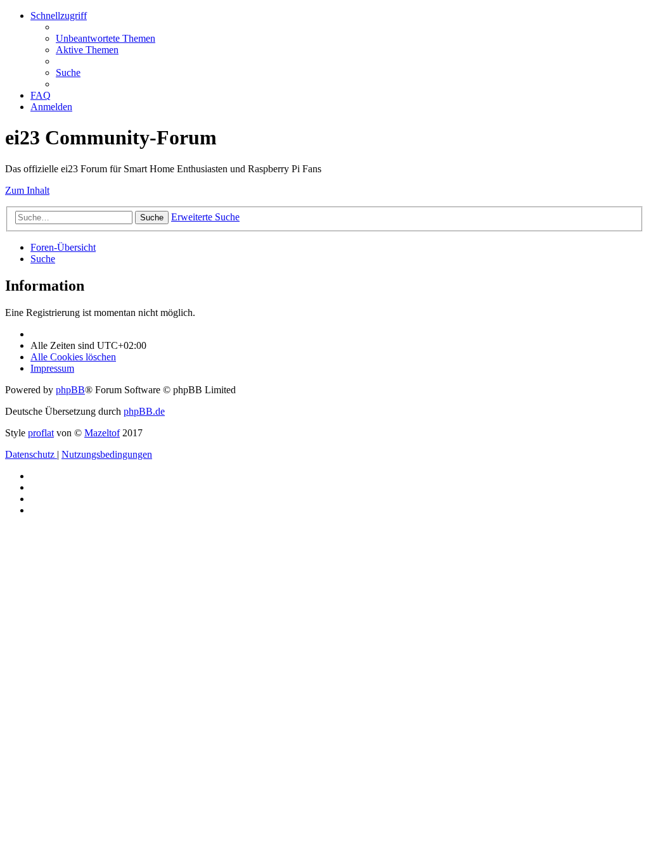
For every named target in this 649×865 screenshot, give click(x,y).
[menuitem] (105, 38)
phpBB (70, 389)
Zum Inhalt (27, 190)
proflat (41, 432)
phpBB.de (144, 411)
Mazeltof (102, 432)
